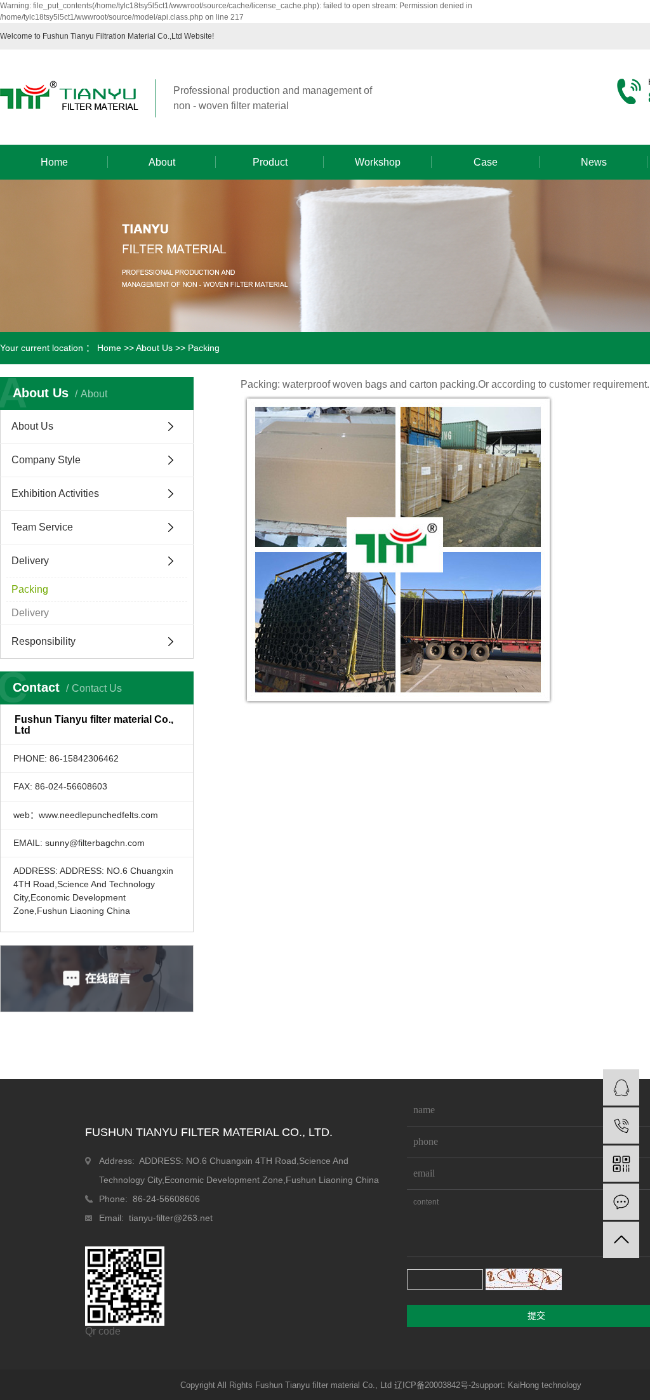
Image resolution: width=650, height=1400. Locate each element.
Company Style (46, 459)
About (162, 162)
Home (54, 162)
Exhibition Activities (55, 493)
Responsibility (43, 641)
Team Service (42, 527)
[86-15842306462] (621, 1125)
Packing (29, 589)
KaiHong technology (544, 1385)
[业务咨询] (621, 1087)
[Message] (621, 1202)
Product (270, 162)
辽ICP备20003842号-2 (434, 1385)
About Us (154, 348)
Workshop (378, 162)
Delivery (30, 560)
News (594, 162)
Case (486, 162)
